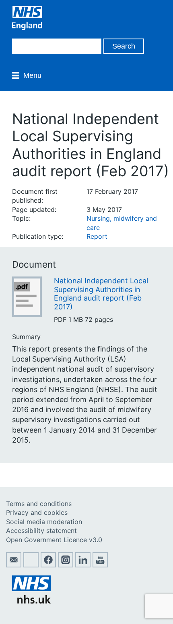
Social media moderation (44, 522)
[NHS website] (31, 601)
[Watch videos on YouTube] (100, 565)
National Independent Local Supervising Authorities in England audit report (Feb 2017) (101, 293)
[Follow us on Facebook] (48, 565)
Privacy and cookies (37, 512)
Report (96, 236)
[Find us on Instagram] (65, 565)
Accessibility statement (41, 530)
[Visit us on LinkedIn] (83, 565)
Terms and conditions (39, 504)
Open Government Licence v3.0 (54, 540)
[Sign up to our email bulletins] (13, 565)
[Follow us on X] (31, 565)
